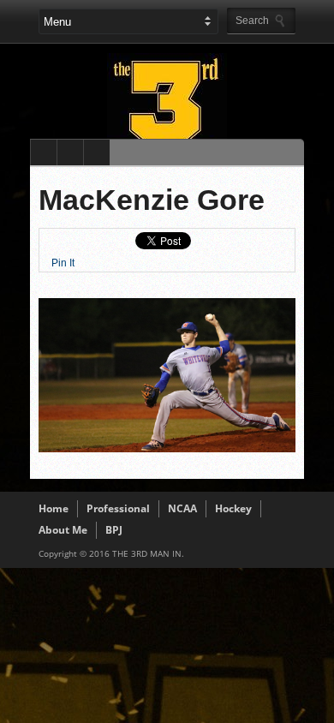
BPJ (113, 530)
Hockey (233, 508)
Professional (118, 508)
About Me (63, 530)
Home (54, 508)
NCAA (182, 508)
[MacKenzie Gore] (167, 448)
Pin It (63, 263)
